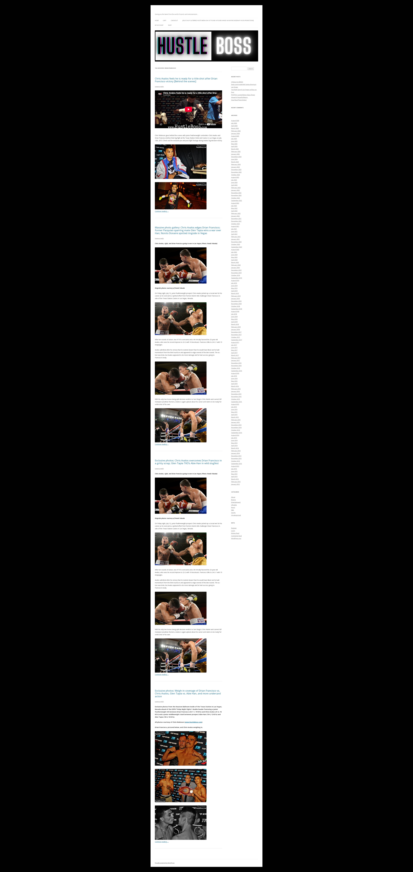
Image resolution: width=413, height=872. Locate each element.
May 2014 (234, 443)
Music (233, 507)
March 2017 (235, 355)
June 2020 (234, 255)
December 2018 (236, 301)
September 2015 (236, 402)
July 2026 (234, 123)
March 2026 (235, 128)
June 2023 (234, 182)
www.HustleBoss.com (193, 722)
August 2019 (235, 280)
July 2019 (234, 283)
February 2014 (235, 451)
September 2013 (236, 464)
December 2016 (236, 363)
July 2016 (234, 376)
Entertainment (235, 502)
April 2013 (234, 476)
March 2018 (235, 324)
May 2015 (234, 412)
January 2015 (235, 422)
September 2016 (236, 371)
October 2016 (235, 368)
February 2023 (235, 188)
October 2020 (235, 244)
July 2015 (234, 407)
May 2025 (234, 144)
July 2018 (234, 314)
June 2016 (234, 378)
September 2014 (236, 433)
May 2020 (234, 257)
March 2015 (235, 417)
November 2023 (236, 172)
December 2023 (236, 170)
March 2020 (235, 262)
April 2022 (234, 211)
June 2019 (234, 286)
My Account (159, 25)
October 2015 (235, 399)
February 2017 (235, 358)
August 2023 (235, 177)
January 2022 (235, 216)
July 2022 (234, 206)
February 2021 (235, 237)
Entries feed (235, 533)
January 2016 (235, 391)
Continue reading (162, 211)
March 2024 (235, 162)
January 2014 (235, 453)
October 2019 (235, 275)
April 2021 (234, 234)
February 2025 (235, 151)
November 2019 (236, 273)
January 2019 (235, 299)
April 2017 (234, 353)
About (233, 497)
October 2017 (235, 337)
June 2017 (234, 348)
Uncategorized (236, 515)
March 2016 (235, 386)
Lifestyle (234, 505)
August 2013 (235, 466)
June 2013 (234, 471)
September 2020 (236, 247)
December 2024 (236, 157)
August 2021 (235, 226)
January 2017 (235, 360)
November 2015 (236, 397)
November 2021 (236, 221)
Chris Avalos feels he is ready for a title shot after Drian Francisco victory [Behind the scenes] (186, 80)
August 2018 (235, 311)
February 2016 (235, 389)
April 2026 (234, 126)
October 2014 (235, 430)
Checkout (174, 20)
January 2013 (235, 484)
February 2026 (235, 131)
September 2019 (236, 278)
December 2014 (236, 425)
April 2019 (234, 291)
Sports (233, 513)
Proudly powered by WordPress (164, 863)
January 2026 (235, 133)
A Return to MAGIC (237, 82)
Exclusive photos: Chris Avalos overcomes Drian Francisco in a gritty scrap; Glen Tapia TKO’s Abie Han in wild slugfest (188, 462)
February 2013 (235, 482)
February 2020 (235, 265)
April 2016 (234, 384)
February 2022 (235, 213)
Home (157, 20)
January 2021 (235, 239)
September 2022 (236, 201)
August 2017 (235, 342)
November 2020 (236, 242)
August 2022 (235, 203)
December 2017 (236, 332)
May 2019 (234, 288)
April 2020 (234, 260)
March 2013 (235, 479)
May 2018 (234, 319)
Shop (170, 25)
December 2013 (236, 456)
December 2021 (236, 219)
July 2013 (234, 469)
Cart (164, 20)
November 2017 (236, 335)
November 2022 (236, 195)
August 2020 (235, 250)
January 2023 (235, 190)
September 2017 (236, 340)
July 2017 (234, 345)
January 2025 (235, 154)
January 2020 (235, 268)
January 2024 (235, 167)
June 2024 (234, 159)
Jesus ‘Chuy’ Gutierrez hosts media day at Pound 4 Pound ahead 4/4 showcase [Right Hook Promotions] (218, 20)
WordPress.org (236, 538)
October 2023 (235, 175)
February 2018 (235, 327)
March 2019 (235, 293)
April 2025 (234, 146)
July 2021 (234, 229)
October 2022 (235, 198)
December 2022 (236, 193)
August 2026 (235, 121)
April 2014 (234, 446)
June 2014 (234, 440)
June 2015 (234, 409)
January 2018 (235, 329)
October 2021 (235, 224)
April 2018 (234, 322)
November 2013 (236, 458)
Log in (233, 531)
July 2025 (234, 139)
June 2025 (234, 141)
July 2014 (234, 438)
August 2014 (235, 435)
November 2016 (236, 366)
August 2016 (235, 373)
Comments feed (236, 536)
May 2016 (234, 381)
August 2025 (235, 136)
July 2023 (234, 180)
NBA (232, 510)
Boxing (233, 500)
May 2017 (234, 350)
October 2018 (235, 306)
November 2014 (236, 427)
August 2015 (235, 404)
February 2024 (235, 164)
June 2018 (234, 317)
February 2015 (235, 420)
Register (234, 528)
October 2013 (235, 461)
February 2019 (235, 296)
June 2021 (234, 231)
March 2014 (235, 448)
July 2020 (234, 252)
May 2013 (234, 474)
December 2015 (236, 394)
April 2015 (234, 415)
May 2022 (234, 208)
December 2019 (236, 270)
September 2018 (236, 309)
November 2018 (236, 304)
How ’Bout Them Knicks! (239, 100)
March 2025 (235, 149)
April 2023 (234, 185)
